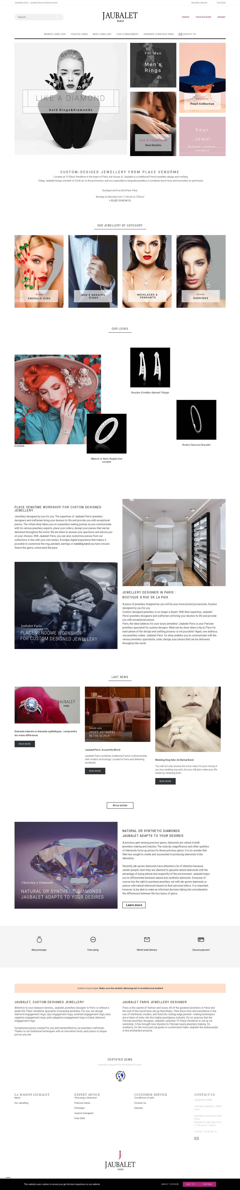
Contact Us (140, 1103)
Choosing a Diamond (85, 1097)
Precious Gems (82, 1103)
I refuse (207, 1184)
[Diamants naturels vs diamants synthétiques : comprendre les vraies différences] (47, 722)
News (17, 1097)
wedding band (82, 543)
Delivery (138, 1108)
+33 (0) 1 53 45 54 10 (205, 1131)
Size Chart (79, 1118)
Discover (202, 98)
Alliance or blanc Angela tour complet (106, 460)
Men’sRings (153, 67)
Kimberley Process (132, 1064)
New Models (153, 145)
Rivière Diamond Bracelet (196, 444)
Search (59, 17)
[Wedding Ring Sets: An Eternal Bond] (188, 751)
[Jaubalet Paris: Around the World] (117, 741)
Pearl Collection (202, 103)
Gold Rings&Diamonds (71, 110)
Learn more (134, 905)
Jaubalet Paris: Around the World (102, 750)
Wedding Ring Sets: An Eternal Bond (174, 760)
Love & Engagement (153, 140)
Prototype (79, 1108)
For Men (153, 53)
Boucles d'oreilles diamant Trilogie (150, 392)
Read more (25, 744)
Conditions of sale (144, 1097)
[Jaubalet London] (120, 17)
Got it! (190, 1184)
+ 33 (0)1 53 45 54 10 (120, 200)
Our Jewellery (22, 1103)
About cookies (170, 1184)
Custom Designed (83, 1113)
